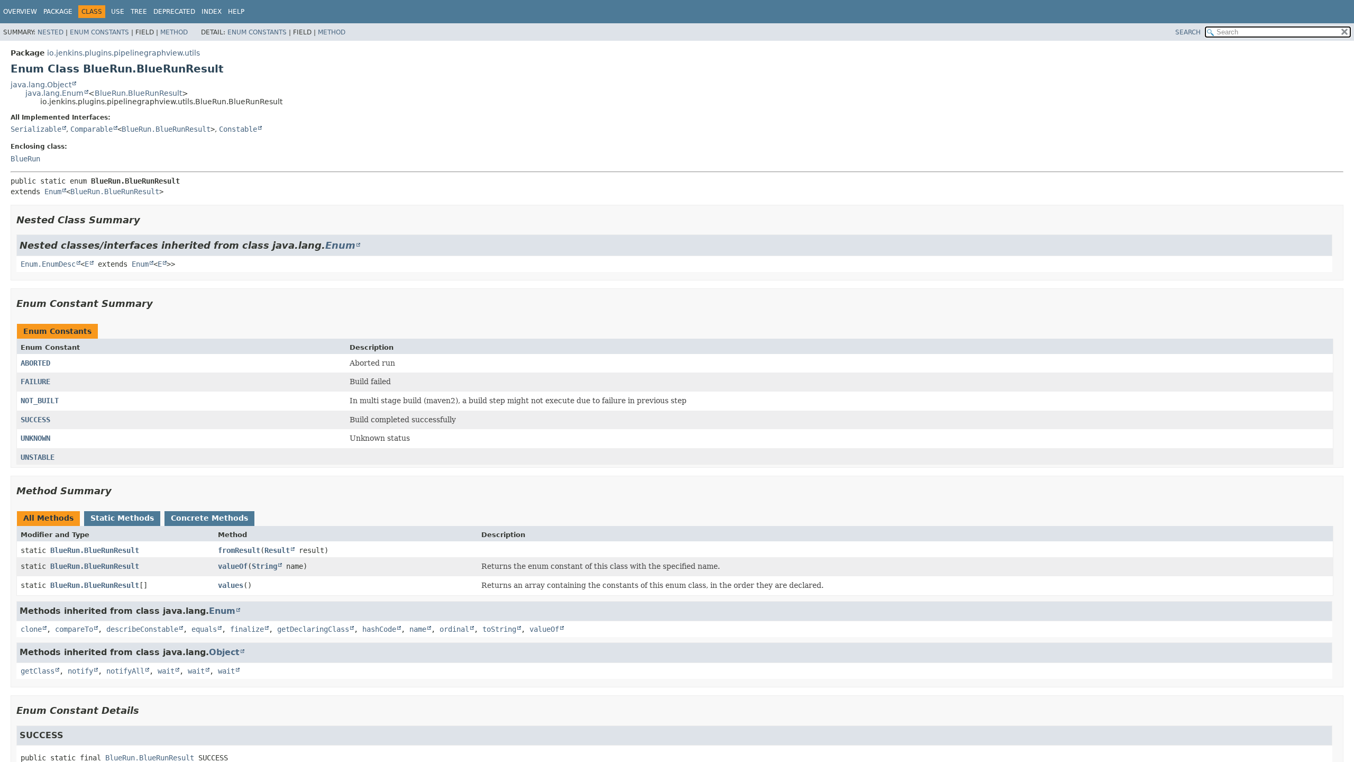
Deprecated (174, 11)
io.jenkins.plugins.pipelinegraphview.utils (123, 53)
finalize (247, 629)
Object (224, 652)
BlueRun (25, 159)
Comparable (91, 129)
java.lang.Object (41, 84)
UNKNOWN (35, 438)
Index (212, 11)
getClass (37, 671)
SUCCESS (35, 419)
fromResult (239, 550)
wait (166, 671)
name (417, 629)
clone (31, 629)
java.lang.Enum (54, 93)
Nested (50, 32)
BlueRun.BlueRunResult (138, 93)
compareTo (74, 629)
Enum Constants (99, 32)
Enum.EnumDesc (48, 264)
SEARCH (1188, 32)
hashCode (379, 629)
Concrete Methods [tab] (209, 518)
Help (236, 11)
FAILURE (35, 381)
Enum (52, 191)
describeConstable (142, 629)
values (230, 585)
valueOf (233, 566)
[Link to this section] (147, 219)
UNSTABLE (37, 457)
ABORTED (35, 363)
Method (174, 32)
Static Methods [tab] (122, 518)
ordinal (454, 629)
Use (117, 11)
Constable (238, 129)
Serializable (36, 129)
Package (57, 11)
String (264, 566)
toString (499, 629)
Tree (139, 11)
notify (80, 671)
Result (277, 550)
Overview (20, 11)
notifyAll (125, 671)
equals (204, 629)
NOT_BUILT (40, 400)
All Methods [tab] (48, 518)
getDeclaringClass (313, 629)
